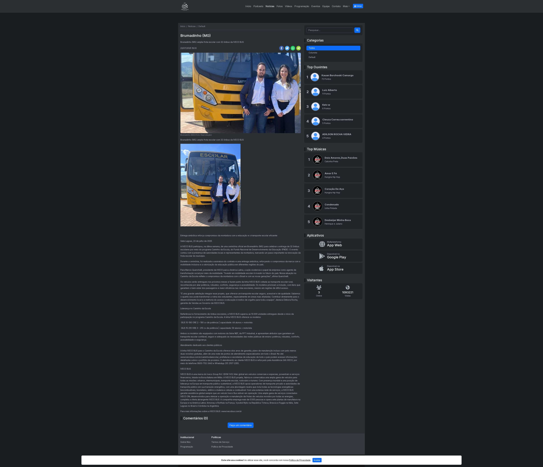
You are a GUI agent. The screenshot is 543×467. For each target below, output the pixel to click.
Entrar (359, 6)
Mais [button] (345, 6)
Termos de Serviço (220, 442)
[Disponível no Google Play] (333, 256)
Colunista (313, 52)
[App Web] (333, 244)
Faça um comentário (241, 425)
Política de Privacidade (222, 446)
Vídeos (288, 6)
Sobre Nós (185, 442)
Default (312, 57)
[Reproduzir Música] (317, 159)
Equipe (326, 6)
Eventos (315, 6)
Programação (301, 6)
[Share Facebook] (281, 48)
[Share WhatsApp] (293, 48)
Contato (336, 6)
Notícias (270, 6)
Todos (312, 48)
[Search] (357, 30)
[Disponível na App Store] (333, 268)
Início (248, 6)
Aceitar (317, 460)
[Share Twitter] (287, 48)
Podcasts (258, 6)
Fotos (280, 6)
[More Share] (298, 48)
